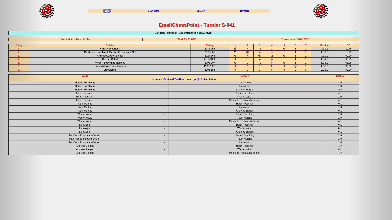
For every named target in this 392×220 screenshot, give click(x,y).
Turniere (244, 11)
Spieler (200, 11)
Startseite (153, 11)
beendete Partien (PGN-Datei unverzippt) (175, 79)
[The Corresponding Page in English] (107, 11)
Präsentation (208, 79)
